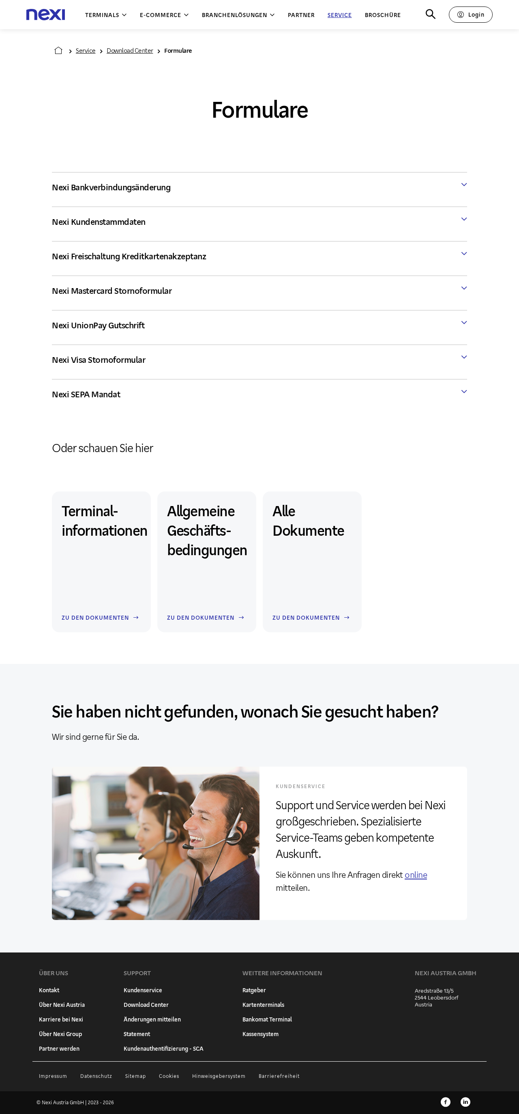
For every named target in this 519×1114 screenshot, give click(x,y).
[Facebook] (445, 1102)
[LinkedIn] (465, 1102)
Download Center (130, 50)
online (416, 874)
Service (86, 50)
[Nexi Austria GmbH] (45, 15)
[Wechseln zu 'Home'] (58, 50)
